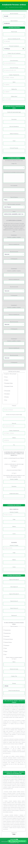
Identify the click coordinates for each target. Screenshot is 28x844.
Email (14, 140)
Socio (6, 377)
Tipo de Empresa (14, 197)
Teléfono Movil (14, 96)
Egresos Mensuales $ (14, 593)
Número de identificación (14, 244)
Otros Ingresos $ (14, 586)
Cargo (14, 519)
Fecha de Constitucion (14, 46)
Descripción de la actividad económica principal (14, 172)
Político (6, 380)
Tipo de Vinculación (14, 13)
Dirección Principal (14, 67)
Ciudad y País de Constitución (14, 53)
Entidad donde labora (14, 493)
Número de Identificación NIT (14, 38)
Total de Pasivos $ (14, 608)
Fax (14, 444)
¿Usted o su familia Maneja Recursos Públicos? (14, 458)
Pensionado (7, 390)
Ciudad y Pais (14, 676)
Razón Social (14, 31)
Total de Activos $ (14, 601)
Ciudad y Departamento (14, 74)
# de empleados (14, 185)
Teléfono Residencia (14, 133)
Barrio (14, 82)
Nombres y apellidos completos (14, 237)
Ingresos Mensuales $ (14, 579)
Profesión (14, 405)
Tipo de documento (14, 251)
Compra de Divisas (9, 639)
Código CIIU (14, 163)
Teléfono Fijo (14, 89)
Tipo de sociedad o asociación (14, 204)
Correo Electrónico (14, 60)
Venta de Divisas (8, 642)
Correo (14, 533)
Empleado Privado (9, 386)
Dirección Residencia (14, 126)
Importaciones (7, 630)
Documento (14, 119)
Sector (14, 211)
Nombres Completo (14, 512)
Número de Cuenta (14, 669)
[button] (17, 841)
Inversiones (7, 636)
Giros (6, 648)
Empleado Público (9, 383)
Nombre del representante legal (14, 112)
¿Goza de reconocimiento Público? (14, 470)
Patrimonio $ (14, 615)
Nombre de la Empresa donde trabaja (14, 414)
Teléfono (14, 437)
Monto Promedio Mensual (14, 690)
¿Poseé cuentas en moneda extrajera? (14, 657)
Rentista (7, 397)
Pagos (5, 651)
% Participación (14, 258)
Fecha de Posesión (14, 148)
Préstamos (7, 645)
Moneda (14, 683)
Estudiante (7, 393)
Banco (14, 661)
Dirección (14, 423)
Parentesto (14, 486)
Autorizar (14, 832)
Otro (6, 400)
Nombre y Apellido (14, 479)
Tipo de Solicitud (14, 20)
